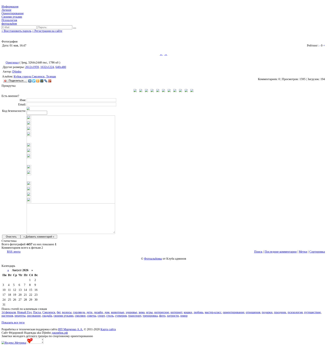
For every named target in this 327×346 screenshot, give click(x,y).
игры (149, 312)
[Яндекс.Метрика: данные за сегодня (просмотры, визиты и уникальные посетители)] (14, 342)
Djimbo (16, 71)
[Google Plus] (50, 80)
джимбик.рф (60, 332)
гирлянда (79, 312)
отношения (253, 312)
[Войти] (74, 28)
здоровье (131, 312)
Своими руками (12, 16)
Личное (6, 10)
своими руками (63, 315)
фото (162, 315)
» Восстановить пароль (16, 31)
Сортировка (317, 251)
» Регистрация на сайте (47, 31)
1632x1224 (47, 67)
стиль (110, 315)
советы (91, 315)
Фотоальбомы (153, 258)
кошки (188, 312)
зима (142, 312)
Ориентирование (13, 13)
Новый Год (24, 312)
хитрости (173, 315)
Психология (9, 20)
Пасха (37, 312)
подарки (267, 312)
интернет (176, 312)
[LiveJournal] (46, 80)
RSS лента (13, 251)
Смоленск (48, 312)
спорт (101, 315)
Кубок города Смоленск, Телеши (35, 76)
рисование (34, 315)
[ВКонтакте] (30, 80)
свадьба (47, 315)
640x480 (60, 67)
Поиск (258, 251)
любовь (198, 312)
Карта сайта (108, 329)
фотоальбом (9, 23)
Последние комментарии (281, 251)
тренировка (150, 315)
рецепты (20, 315)
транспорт (134, 315)
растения (7, 315)
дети (89, 312)
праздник (280, 312)
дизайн (98, 312)
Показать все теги (13, 322)
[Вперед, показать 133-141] (191, 91)
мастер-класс (213, 312)
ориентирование (233, 312)
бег (59, 312)
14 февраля (9, 312)
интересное (161, 312)
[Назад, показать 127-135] (135, 91)
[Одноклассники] (38, 80)
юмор (184, 315)
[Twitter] (34, 80)
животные (117, 312)
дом (106, 312)
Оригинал (12, 62)
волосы (67, 312)
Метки (303, 251)
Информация (10, 6)
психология (295, 312)
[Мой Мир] (42, 80)
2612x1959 (32, 67)
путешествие (312, 312)
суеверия (121, 315)
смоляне (80, 315)
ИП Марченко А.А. (70, 329)
